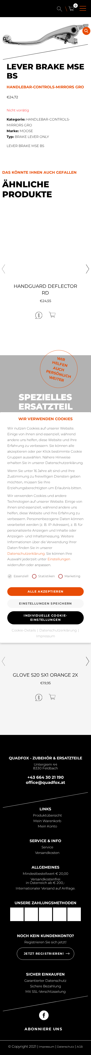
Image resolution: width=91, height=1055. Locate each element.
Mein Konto (47, 826)
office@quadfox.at (45, 782)
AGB (80, 1046)
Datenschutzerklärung (26, 553)
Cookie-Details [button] (24, 630)
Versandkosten (47, 853)
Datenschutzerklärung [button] (58, 630)
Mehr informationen (21, 315)
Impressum (46, 1046)
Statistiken (46, 576)
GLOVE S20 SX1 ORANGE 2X (45, 675)
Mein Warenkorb (47, 821)
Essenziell (21, 576)
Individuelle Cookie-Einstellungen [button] (45, 617)
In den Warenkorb (67, 314)
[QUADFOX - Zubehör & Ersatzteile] (23, 11)
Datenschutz (65, 1046)
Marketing (72, 576)
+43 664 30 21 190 (45, 777)
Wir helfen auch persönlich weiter (59, 369)
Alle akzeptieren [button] (46, 591)
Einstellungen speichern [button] (45, 603)
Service (47, 847)
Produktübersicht (47, 815)
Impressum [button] (45, 636)
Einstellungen (58, 559)
